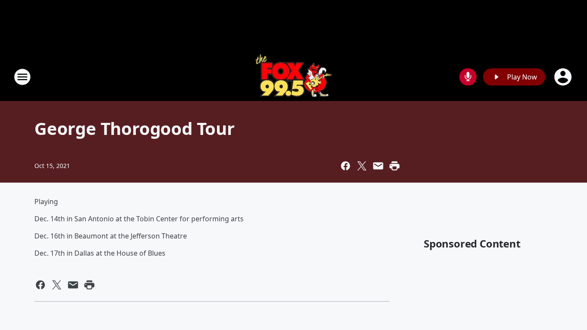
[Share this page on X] (362, 166)
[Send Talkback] (468, 77)
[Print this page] (394, 166)
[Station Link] (293, 76)
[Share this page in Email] (378, 166)
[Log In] (563, 77)
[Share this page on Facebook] (345, 166)
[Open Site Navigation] (22, 77)
